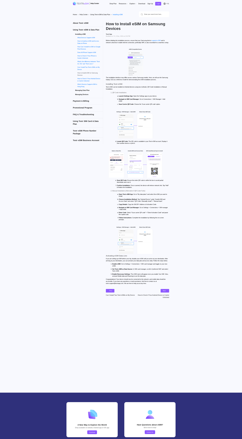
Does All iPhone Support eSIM (86, 52)
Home (75, 14)
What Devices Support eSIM (86, 37)
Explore (132, 3)
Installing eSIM (118, 14)
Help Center (84, 14)
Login (158, 3)
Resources (122, 3)
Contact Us (150, 432)
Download (141, 3)
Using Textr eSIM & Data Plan (100, 14)
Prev (110, 290)
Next (164, 290)
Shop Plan (113, 3)
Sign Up (150, 3)
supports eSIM (156, 40)
